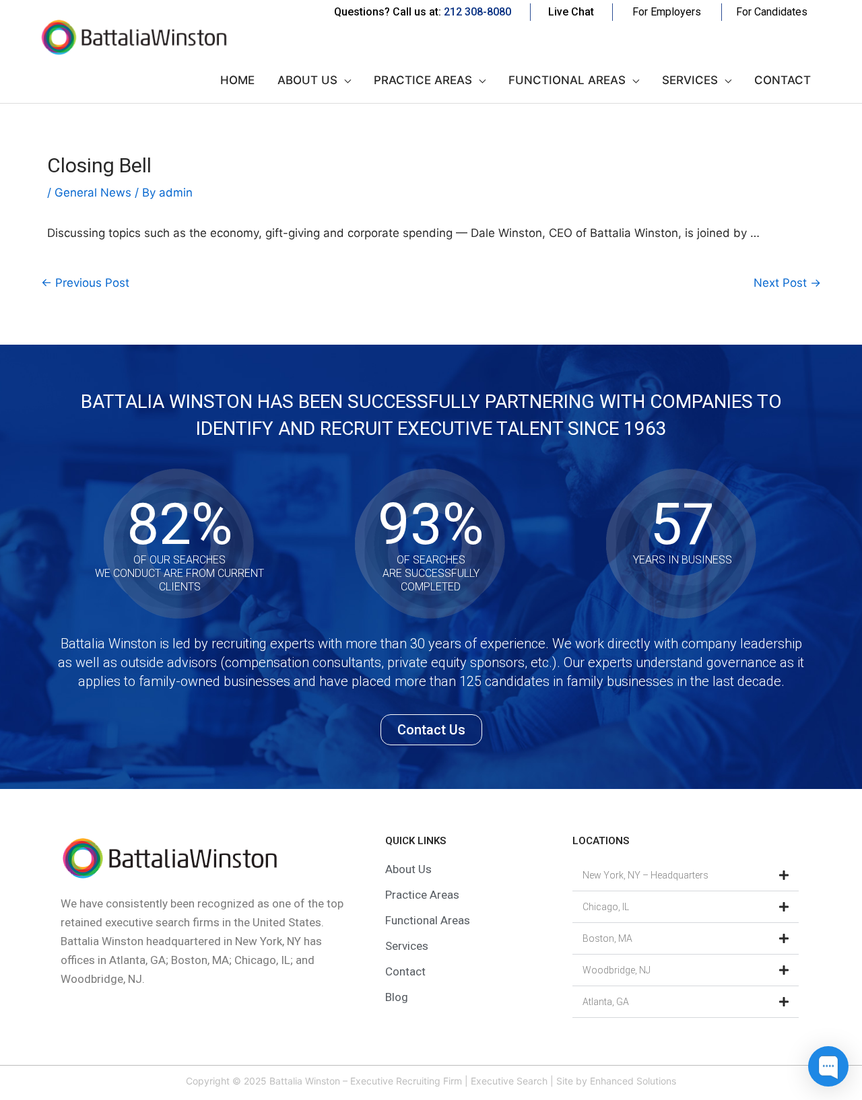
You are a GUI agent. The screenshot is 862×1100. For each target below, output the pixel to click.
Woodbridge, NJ (617, 970)
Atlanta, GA (606, 1001)
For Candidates (771, 11)
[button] (685, 875)
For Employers (666, 11)
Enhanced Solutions (633, 1081)
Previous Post (85, 282)
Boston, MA (607, 938)
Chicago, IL (606, 906)
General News (93, 192)
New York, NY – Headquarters (645, 875)
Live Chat (571, 11)
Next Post (787, 282)
